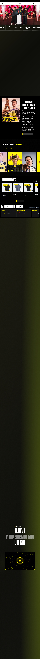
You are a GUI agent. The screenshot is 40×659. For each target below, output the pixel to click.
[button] (33, 3)
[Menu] (3, 3)
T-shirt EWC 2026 (16, 193)
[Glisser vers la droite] (36, 181)
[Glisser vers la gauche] (34, 181)
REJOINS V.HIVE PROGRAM (20, 548)
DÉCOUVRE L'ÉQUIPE (7, 148)
